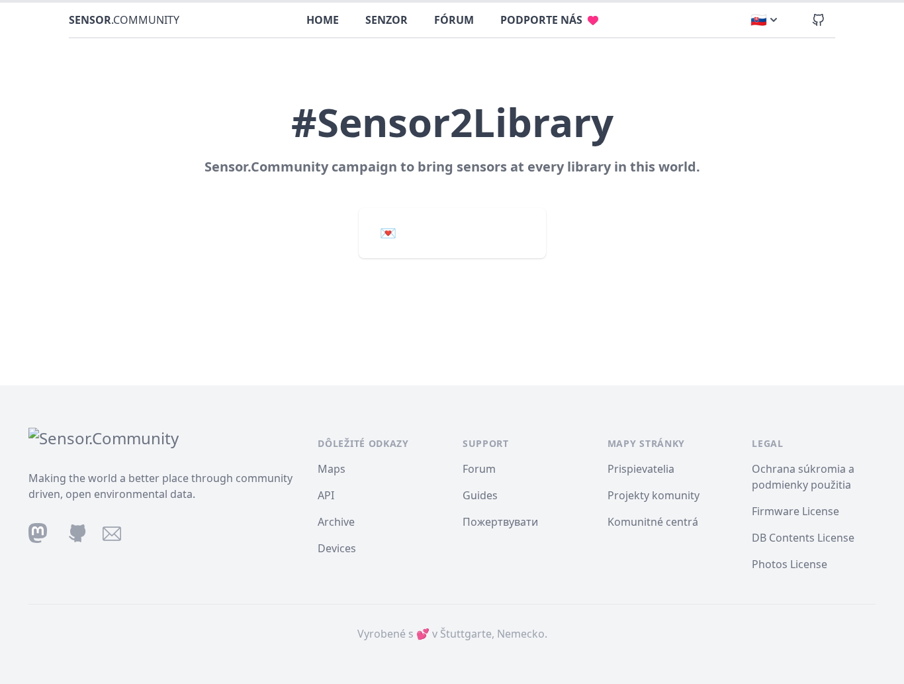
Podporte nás (541, 20)
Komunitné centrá (653, 521)
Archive (336, 521)
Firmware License (795, 511)
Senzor (386, 20)
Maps (331, 469)
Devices (337, 548)
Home (322, 20)
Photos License (789, 564)
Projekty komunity (654, 495)
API (326, 495)
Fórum (454, 20)
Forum (479, 469)
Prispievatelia (641, 469)
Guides (480, 495)
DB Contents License (803, 537)
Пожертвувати (500, 521)
